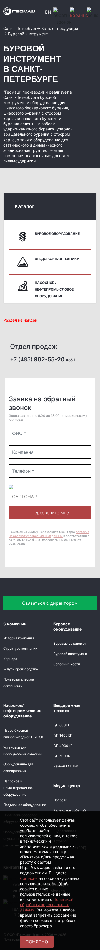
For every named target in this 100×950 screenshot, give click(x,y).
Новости (60, 800)
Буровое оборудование (57, 233)
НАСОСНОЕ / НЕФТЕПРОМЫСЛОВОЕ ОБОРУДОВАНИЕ (54, 289)
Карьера (10, 659)
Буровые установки (69, 643)
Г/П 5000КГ (62, 756)
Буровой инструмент (70, 654)
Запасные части (66, 664)
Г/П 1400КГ (62, 735)
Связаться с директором (50, 603)
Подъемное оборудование (24, 805)
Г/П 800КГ (61, 725)
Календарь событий (69, 810)
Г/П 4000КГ (62, 746)
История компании (18, 638)
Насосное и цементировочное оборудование (18, 788)
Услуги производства (20, 669)
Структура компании (20, 648)
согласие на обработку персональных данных (49, 534)
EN (48, 12)
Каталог (24, 206)
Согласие (29, 878)
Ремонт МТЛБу (65, 766)
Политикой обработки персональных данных (46, 904)
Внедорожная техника (57, 259)
